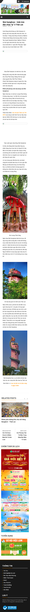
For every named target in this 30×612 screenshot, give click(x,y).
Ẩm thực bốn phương (10, 575)
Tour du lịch (7, 587)
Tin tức (6, 570)
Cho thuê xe (7, 582)
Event (5, 580)
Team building (8, 585)
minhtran (5, 26)
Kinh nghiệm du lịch (9, 573)
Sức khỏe (6, 589)
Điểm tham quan (8, 578)
